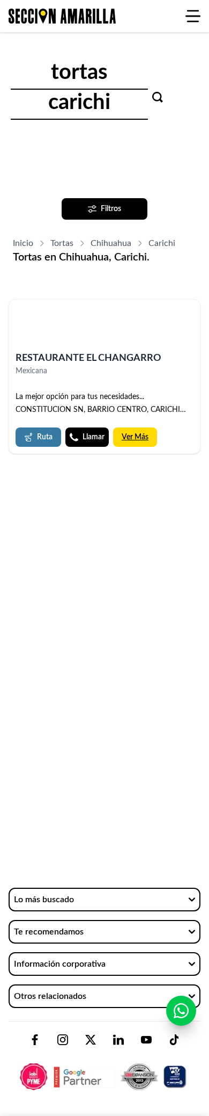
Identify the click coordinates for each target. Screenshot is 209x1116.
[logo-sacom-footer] (104, 1067)
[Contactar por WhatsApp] (181, 1011)
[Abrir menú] (192, 16)
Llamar (93, 437)
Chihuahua (111, 243)
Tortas (61, 243)
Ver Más (135, 437)
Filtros (111, 209)
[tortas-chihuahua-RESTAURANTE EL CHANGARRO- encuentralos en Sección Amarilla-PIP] (104, 326)
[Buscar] (157, 97)
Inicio (23, 243)
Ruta (45, 437)
